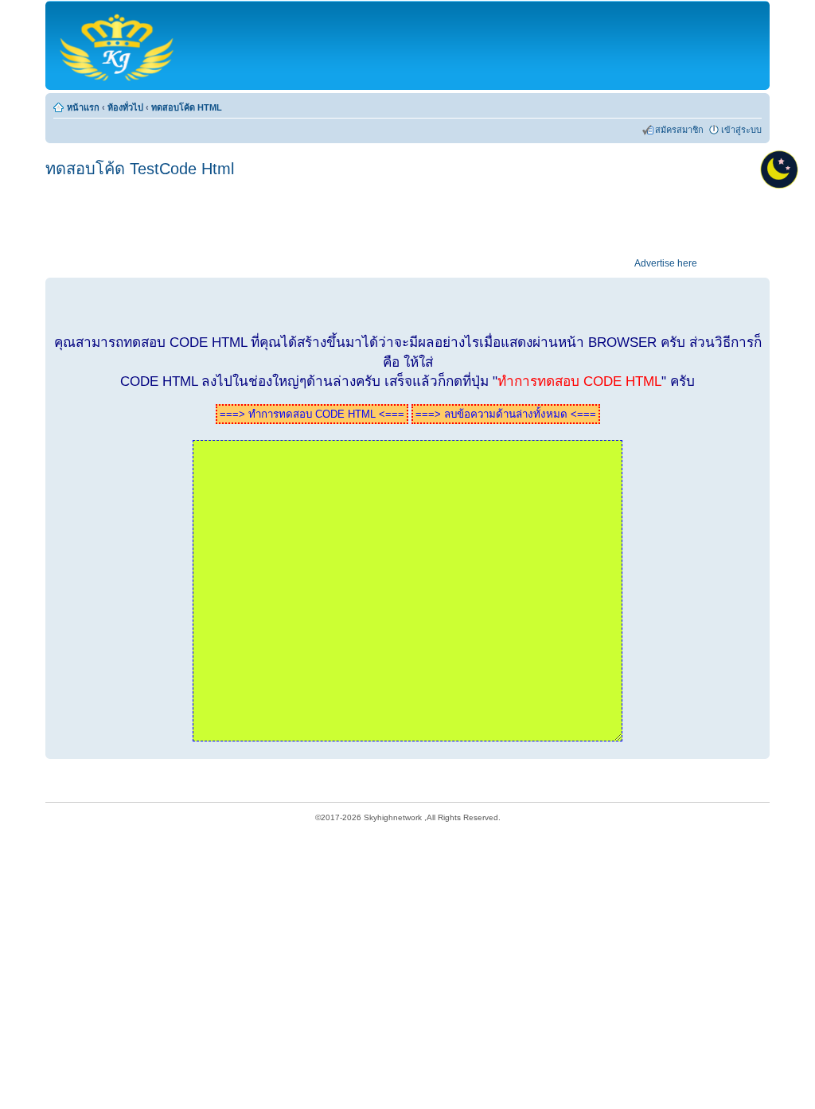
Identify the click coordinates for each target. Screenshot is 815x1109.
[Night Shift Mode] (779, 169)
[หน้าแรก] (118, 45)
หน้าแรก (83, 107)
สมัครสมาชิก (679, 129)
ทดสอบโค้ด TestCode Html (139, 168)
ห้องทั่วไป (125, 107)
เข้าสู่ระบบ (741, 129)
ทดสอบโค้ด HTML (186, 107)
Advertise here (665, 263)
